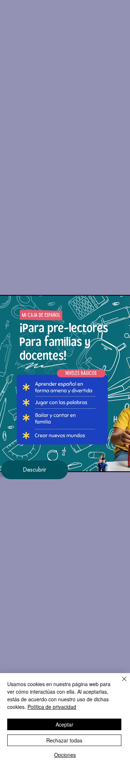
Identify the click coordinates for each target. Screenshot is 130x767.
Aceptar (64, 724)
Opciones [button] (65, 754)
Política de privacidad (51, 706)
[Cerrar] (120, 683)
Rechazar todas (64, 740)
